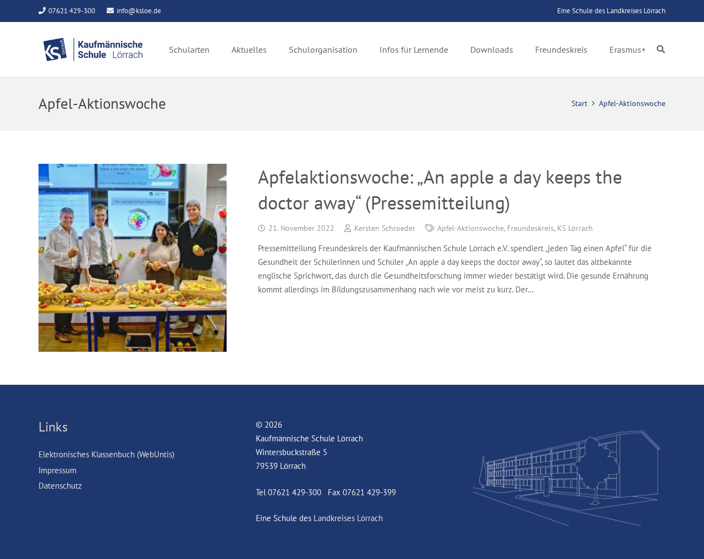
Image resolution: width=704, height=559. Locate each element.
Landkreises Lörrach (348, 518)
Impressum (57, 470)
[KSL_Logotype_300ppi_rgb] (92, 49)
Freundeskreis (530, 228)
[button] (661, 49)
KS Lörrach (575, 228)
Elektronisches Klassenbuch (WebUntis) (106, 454)
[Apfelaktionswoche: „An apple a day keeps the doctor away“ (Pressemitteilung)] (132, 258)
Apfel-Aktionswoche (470, 228)
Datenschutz (60, 485)
